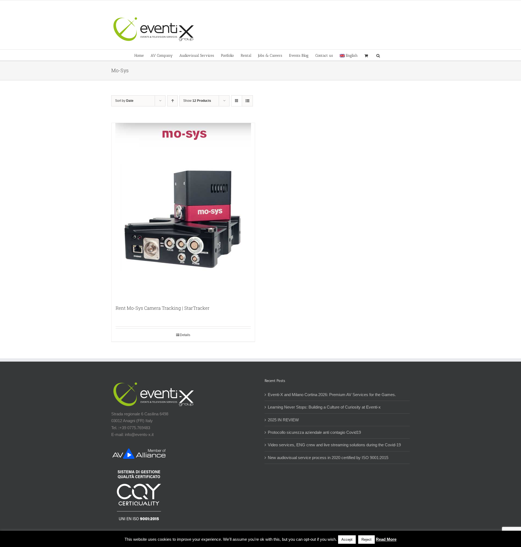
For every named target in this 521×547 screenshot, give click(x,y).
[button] (378, 55)
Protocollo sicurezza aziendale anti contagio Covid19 (314, 432)
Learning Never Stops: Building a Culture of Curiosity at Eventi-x (324, 407)
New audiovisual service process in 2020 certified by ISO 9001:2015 (328, 457)
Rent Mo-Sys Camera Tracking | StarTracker (162, 308)
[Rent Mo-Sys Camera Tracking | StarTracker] (183, 211)
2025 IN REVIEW (283, 420)
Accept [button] (346, 539)
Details (185, 335)
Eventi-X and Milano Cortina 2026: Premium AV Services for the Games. (332, 394)
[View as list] (247, 101)
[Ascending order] (172, 100)
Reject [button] (366, 539)
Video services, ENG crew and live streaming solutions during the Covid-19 (334, 444)
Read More (386, 539)
